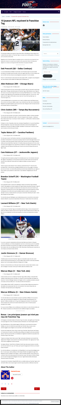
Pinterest (12, 384)
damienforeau (4, 26)
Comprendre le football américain (49, 42)
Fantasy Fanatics (46, 39)
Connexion (45, 101)
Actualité (6, 11)
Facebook (2, 384)
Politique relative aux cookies (34, 403)
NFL (10, 11)
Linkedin (8, 384)
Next (36, 388)
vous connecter (9, 395)
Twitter (5, 384)
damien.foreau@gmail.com (48, 126)
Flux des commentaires (47, 106)
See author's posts (17, 374)
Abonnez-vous (47, 76)
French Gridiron (46, 37)
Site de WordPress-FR (47, 109)
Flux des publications (47, 103)
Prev (4, 388)
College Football (16, 11)
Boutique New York (46, 45)
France (24, 11)
